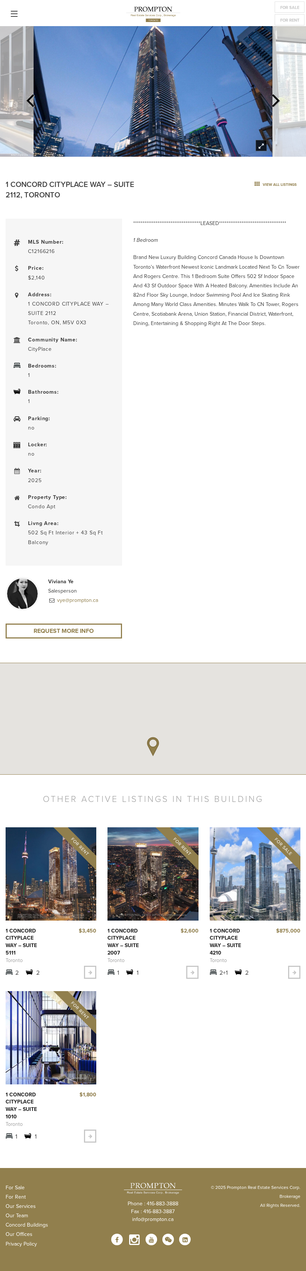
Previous (30, 98)
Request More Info (64, 631)
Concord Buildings (27, 1224)
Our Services (21, 1206)
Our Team (17, 1215)
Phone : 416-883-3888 (153, 1203)
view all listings (279, 184)
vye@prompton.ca (77, 600)
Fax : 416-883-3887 (153, 1211)
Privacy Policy (21, 1243)
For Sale (289, 7)
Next (275, 98)
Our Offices (19, 1234)
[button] (153, 746)
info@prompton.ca (153, 1219)
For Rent (289, 20)
